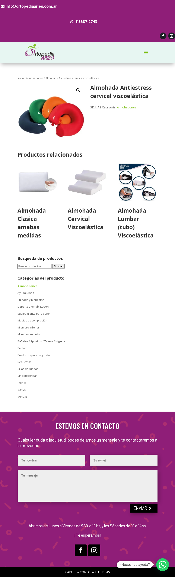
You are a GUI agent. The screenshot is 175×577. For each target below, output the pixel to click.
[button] (78, 90)
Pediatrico (24, 348)
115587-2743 (86, 22)
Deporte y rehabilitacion (33, 306)
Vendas (23, 396)
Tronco (22, 383)
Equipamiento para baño (34, 314)
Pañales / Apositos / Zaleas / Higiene (41, 341)
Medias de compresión (32, 320)
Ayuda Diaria (26, 293)
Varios (22, 389)
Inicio (21, 78)
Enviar (140, 508)
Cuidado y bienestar (31, 300)
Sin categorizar (27, 376)
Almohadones (34, 78)
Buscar (58, 266)
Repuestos (25, 362)
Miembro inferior (28, 327)
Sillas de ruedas (28, 369)
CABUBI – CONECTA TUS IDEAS (87, 572)
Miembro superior (29, 334)
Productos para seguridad (34, 355)
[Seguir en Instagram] (171, 36)
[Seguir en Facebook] (163, 36)
